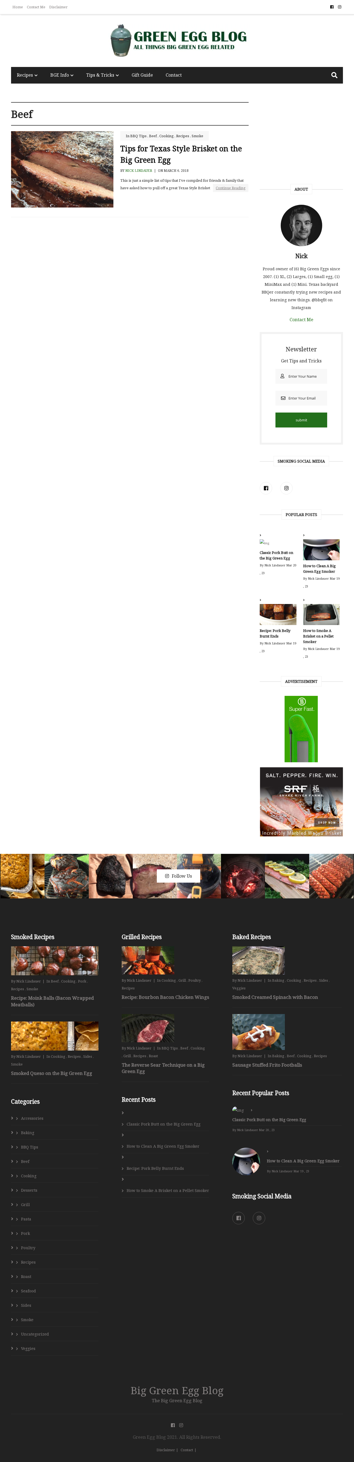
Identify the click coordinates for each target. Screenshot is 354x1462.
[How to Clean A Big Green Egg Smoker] (321, 551)
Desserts (29, 1190)
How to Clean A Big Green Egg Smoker (319, 568)
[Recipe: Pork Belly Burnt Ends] (278, 616)
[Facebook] (266, 488)
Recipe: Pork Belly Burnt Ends (275, 633)
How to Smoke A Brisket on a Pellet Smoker (318, 636)
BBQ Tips (138, 135)
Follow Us (182, 876)
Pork (82, 981)
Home (17, 6)
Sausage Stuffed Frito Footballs (267, 1065)
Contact (174, 75)
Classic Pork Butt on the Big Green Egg (276, 555)
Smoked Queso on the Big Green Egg (51, 1073)
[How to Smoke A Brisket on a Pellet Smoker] (321, 616)
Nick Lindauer (138, 170)
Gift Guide (142, 75)
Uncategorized (35, 1334)
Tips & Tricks (100, 75)
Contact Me (36, 6)
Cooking (166, 135)
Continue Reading (231, 187)
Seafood (28, 1290)
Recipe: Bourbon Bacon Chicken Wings (165, 997)
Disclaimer (58, 6)
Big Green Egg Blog (177, 1390)
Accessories (32, 1118)
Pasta (26, 1219)
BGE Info (59, 75)
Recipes (25, 75)
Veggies (28, 1348)
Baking (27, 1132)
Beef (153, 135)
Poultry (28, 1247)
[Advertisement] (301, 139)
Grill (25, 1204)
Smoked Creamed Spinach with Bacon (275, 997)
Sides (87, 1056)
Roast (26, 1276)
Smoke (197, 135)
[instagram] (286, 488)
